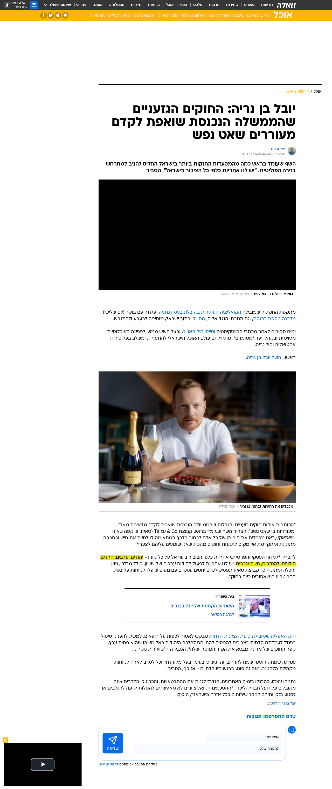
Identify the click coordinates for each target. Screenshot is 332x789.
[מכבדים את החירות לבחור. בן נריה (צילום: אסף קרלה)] (197, 441)
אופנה (98, 5)
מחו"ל (199, 319)
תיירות (136, 5)
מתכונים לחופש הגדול (198, 16)
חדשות (267, 5)
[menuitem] (264, 5)
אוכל (170, 5)
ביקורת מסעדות (230, 16)
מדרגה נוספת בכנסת (274, 319)
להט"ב (272, 703)
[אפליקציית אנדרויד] (65, 15)
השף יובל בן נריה (264, 357)
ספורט (249, 5)
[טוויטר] (50, 15)
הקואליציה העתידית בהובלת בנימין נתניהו (199, 312)
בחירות (232, 5)
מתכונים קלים (119, 16)
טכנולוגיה (117, 5)
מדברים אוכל (168, 16)
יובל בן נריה (287, 703)
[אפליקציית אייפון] (58, 15)
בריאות (154, 5)
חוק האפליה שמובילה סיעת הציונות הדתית (252, 636)
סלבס (198, 5)
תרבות (214, 5)
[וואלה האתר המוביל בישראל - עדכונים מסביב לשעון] (286, 5)
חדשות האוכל (257, 16)
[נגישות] (7, 5)
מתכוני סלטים (143, 16)
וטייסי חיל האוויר (199, 331)
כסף (183, 5)
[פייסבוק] (43, 15)
